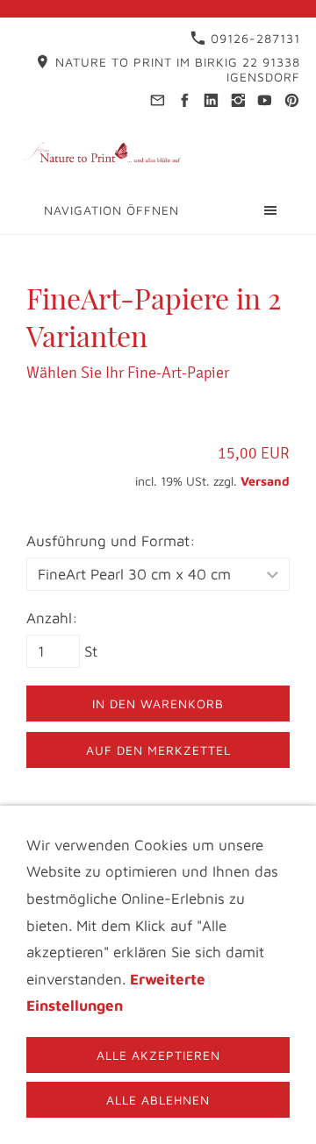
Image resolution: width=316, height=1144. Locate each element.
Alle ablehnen (158, 1099)
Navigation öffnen (111, 210)
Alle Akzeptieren (158, 1055)
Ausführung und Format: (111, 541)
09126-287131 (253, 38)
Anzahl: (52, 618)
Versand (265, 480)
